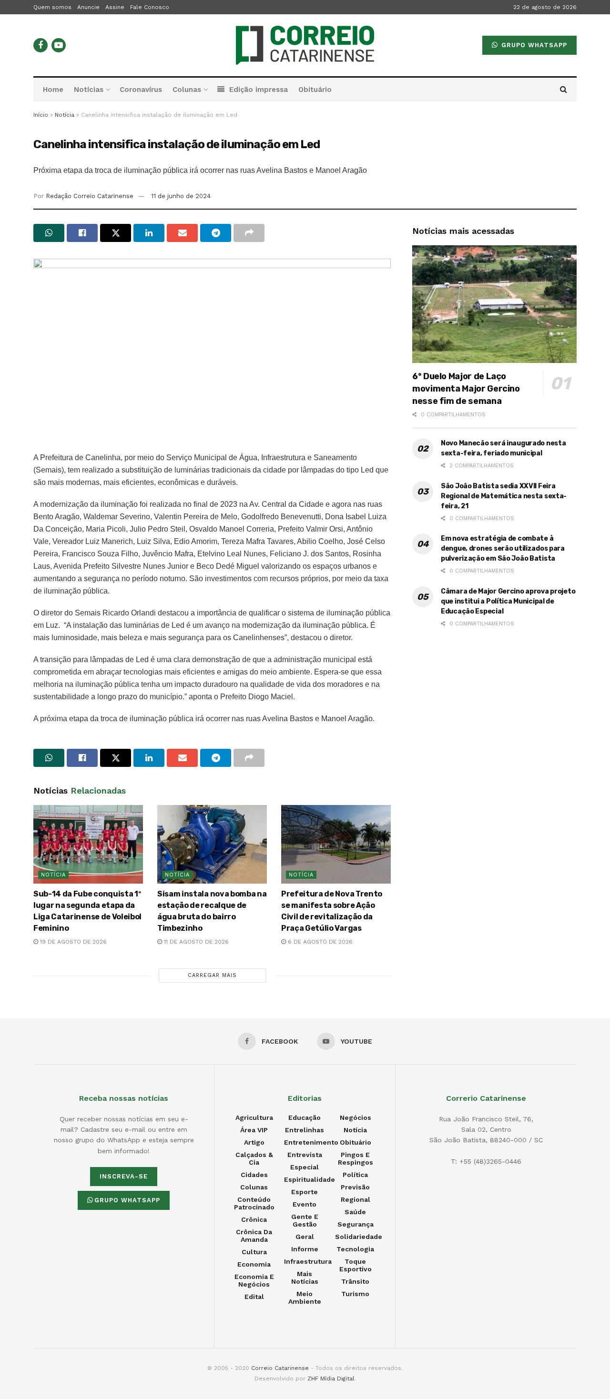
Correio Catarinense (280, 1368)
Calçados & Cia (254, 1158)
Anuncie (88, 7)
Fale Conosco (149, 7)
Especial (304, 1167)
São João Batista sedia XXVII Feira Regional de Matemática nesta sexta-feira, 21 (504, 496)
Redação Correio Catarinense (89, 196)
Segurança (355, 1224)
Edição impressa (258, 89)
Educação (304, 1117)
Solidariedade (358, 1236)
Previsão (355, 1187)
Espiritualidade (309, 1179)
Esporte (304, 1192)
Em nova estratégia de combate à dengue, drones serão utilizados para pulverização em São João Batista (503, 548)
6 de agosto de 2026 (319, 941)
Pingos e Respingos (355, 1158)
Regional (355, 1199)
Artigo (254, 1142)
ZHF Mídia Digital (331, 1378)
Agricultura (254, 1117)
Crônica (254, 1219)
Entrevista (304, 1154)
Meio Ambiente (304, 1297)
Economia (254, 1264)
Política (355, 1174)
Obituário (315, 89)
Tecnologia (355, 1249)
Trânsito (355, 1281)
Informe (304, 1249)
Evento (304, 1204)
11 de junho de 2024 (181, 196)
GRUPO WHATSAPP (533, 45)
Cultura (254, 1252)
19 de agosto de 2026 (72, 941)
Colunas (187, 89)
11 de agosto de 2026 (195, 941)
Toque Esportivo (355, 1265)
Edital (254, 1296)
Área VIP (254, 1130)
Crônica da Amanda (254, 1235)
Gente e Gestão (304, 1220)
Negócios (355, 1117)
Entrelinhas (304, 1130)
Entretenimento (311, 1142)
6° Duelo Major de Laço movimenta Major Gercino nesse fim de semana (466, 388)
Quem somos (52, 7)
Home (53, 89)
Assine (114, 7)
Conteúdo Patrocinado (254, 1203)
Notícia (64, 114)
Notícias (88, 89)
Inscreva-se (124, 1176)
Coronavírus (141, 89)
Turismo (355, 1294)
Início (40, 114)
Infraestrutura (308, 1261)
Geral (304, 1236)
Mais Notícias (304, 1277)
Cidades (254, 1174)
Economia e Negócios (254, 1280)
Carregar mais (212, 975)
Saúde (355, 1212)
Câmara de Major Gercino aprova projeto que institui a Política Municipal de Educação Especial (508, 601)
